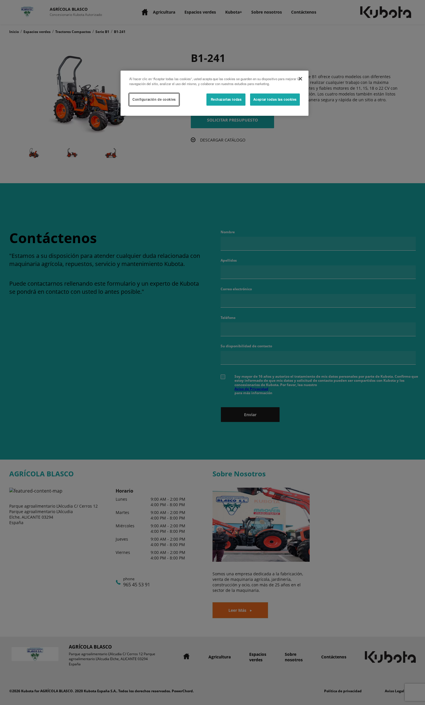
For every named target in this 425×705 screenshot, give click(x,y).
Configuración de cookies (154, 99)
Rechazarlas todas (226, 99)
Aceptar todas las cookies (275, 99)
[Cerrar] (300, 78)
